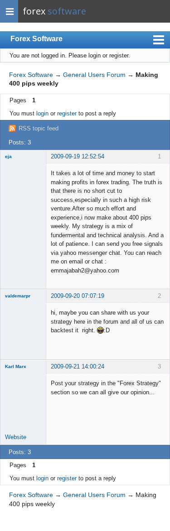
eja (8, 156)
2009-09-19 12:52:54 (77, 156)
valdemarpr (17, 295)
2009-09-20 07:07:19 (77, 295)
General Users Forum (94, 74)
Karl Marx (15, 366)
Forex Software (36, 39)
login (42, 113)
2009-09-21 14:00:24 (77, 366)
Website (15, 437)
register (67, 113)
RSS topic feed (38, 128)
